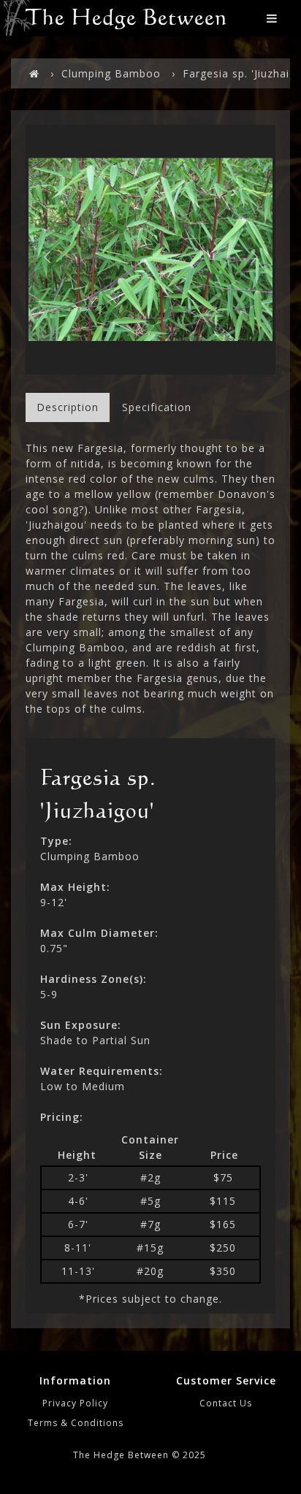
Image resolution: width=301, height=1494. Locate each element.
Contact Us (225, 1403)
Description (68, 407)
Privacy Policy (75, 1403)
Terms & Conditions (75, 1423)
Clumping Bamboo (111, 73)
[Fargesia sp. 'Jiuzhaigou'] (150, 250)
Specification (156, 407)
